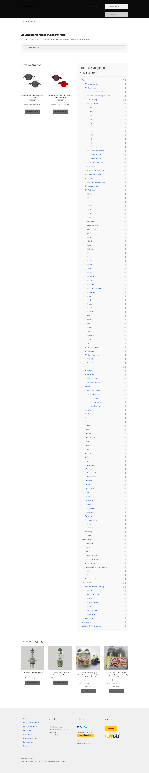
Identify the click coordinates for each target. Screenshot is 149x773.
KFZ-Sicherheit (90, 221)
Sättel (87, 461)
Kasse (88, 6)
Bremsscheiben (95, 402)
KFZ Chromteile (90, 88)
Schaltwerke (91, 477)
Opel (89, 300)
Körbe (89, 524)
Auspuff (87, 547)
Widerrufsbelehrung (30, 738)
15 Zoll (89, 206)
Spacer (87, 492)
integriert (90, 504)
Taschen (90, 528)
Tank (86, 575)
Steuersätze (89, 500)
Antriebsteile (89, 543)
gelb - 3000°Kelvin (93, 594)
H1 (91, 107)
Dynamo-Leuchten (93, 382)
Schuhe (87, 485)
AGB (24, 718)
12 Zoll (89, 194)
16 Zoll (89, 210)
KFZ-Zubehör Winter (92, 355)
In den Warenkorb (32, 111)
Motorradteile (87, 539)
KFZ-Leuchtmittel (93, 104)
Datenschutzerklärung (31, 722)
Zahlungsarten (28, 742)
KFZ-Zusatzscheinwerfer (95, 151)
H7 (91, 123)
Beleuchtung (89, 375)
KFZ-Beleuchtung (91, 100)
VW (88, 343)
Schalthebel (91, 473)
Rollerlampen (89, 618)
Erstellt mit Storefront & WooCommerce (52, 761)
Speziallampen (87, 583)
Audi (88, 233)
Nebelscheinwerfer (96, 162)
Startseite (26, 21)
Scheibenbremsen (93, 394)
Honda (89, 261)
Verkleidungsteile (91, 579)
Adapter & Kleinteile (94, 390)
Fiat (88, 253)
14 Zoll (89, 202)
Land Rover (91, 276)
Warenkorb (95, 6)
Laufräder (88, 445)
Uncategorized (87, 622)
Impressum (27, 730)
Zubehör (88, 536)
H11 (91, 111)
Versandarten (28, 734)
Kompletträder (90, 437)
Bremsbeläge (94, 398)
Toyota (89, 331)
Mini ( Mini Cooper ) (94, 288)
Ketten (87, 426)
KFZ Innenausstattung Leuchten (98, 96)
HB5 (91, 143)
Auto (83, 80)
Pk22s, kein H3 (92, 614)
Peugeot (90, 304)
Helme (87, 418)
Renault (90, 312)
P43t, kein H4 (92, 610)
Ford (89, 257)
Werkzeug (88, 532)
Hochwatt (90, 598)
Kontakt (26, 746)
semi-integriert (92, 508)
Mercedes (90, 284)
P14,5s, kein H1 (92, 602)
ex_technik (28, 6)
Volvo (89, 339)
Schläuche (88, 481)
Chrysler (90, 241)
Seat (89, 316)
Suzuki (89, 327)
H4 (91, 119)
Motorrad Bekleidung (92, 559)
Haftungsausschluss (30, 726)
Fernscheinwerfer (96, 159)
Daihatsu (90, 249)
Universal (90, 335)
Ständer (87, 496)
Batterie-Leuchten (93, 378)
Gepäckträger (92, 520)
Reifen (87, 457)
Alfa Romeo (91, 229)
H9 (91, 131)
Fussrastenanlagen (91, 555)
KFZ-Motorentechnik (92, 186)
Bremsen (88, 386)
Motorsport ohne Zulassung (94, 587)
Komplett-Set (95, 406)
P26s (89, 606)
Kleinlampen (94, 147)
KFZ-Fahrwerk (89, 178)
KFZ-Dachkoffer (90, 166)
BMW (89, 237)
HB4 (91, 139)
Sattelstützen (90, 465)
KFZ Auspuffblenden (92, 84)
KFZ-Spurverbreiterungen (96, 182)
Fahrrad (84, 367)
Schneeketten (92, 363)
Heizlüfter (90, 359)
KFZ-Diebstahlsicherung (93, 174)
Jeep (89, 269)
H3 (91, 115)
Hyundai (90, 265)
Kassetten (88, 422)
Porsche (90, 308)
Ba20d (89, 591)
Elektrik (87, 551)
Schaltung (88, 469)
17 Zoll (89, 214)
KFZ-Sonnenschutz (91, 225)
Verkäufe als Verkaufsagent (91, 626)
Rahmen (88, 453)
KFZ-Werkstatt (90, 351)
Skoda (89, 320)
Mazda (89, 280)
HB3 (91, 135)
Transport (88, 516)
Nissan (89, 296)
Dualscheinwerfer (96, 155)
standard (90, 512)
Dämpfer (88, 410)
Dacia (89, 245)
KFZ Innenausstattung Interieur (96, 92)
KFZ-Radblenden (90, 190)
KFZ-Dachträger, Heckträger (94, 170)
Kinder (87, 430)
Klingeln (88, 433)
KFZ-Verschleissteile (92, 347)
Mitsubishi (91, 292)
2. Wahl (89, 217)
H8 (91, 127)
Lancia (89, 272)
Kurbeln (87, 441)
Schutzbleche (89, 488)
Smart (89, 323)
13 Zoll (89, 198)
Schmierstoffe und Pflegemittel (96, 567)
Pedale (87, 449)
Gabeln (87, 414)
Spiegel (87, 571)
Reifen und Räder (90, 563)
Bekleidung (89, 371)
